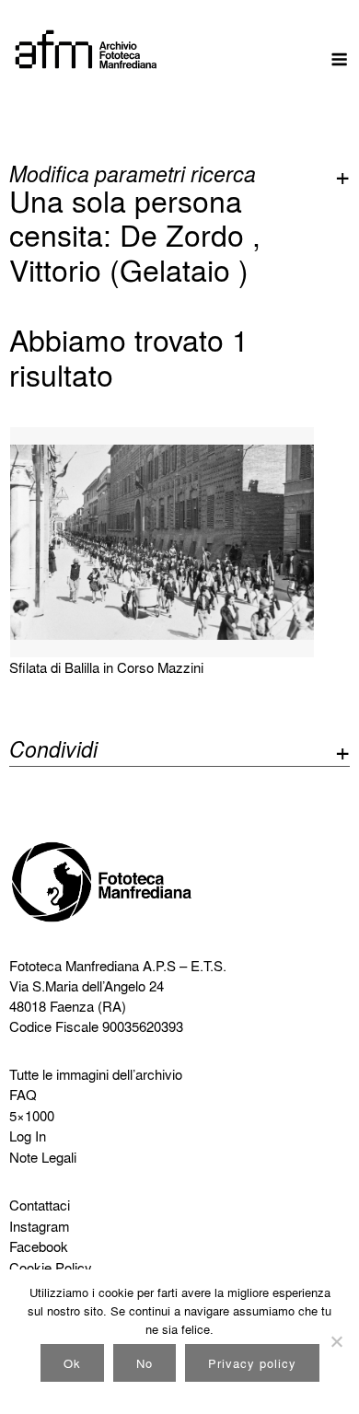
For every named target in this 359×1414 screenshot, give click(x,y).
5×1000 (31, 1116)
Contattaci (39, 1205)
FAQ (23, 1094)
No (144, 1363)
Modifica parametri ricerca (132, 174)
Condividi (53, 751)
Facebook (38, 1246)
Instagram (39, 1226)
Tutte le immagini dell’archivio (95, 1074)
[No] (336, 1341)
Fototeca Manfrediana (74, 966)
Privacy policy (252, 1363)
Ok (72, 1363)
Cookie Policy (50, 1268)
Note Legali (42, 1157)
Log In (27, 1136)
